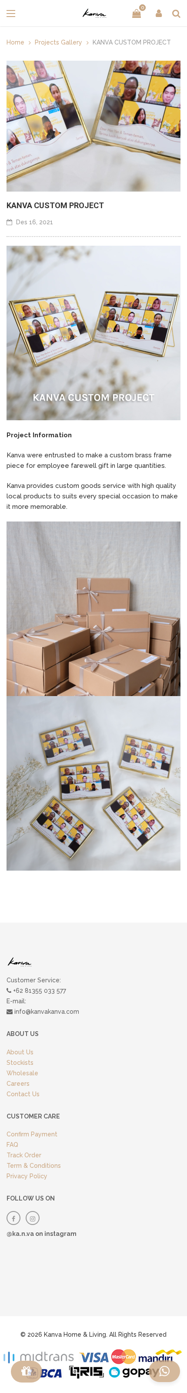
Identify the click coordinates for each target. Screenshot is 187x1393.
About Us (20, 1052)
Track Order (24, 1155)
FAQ (12, 1144)
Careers (18, 1083)
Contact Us (23, 1094)
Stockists (20, 1062)
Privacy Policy (27, 1176)
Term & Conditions (34, 1165)
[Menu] (26, 1372)
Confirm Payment (32, 1134)
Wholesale (22, 1073)
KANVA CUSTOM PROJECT (55, 205)
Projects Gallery (58, 42)
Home (15, 42)
